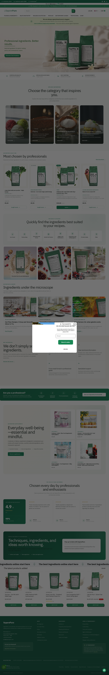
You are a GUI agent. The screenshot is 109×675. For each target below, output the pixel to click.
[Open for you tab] (104, 670)
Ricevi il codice (65, 342)
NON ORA (66, 349)
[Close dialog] (74, 324)
